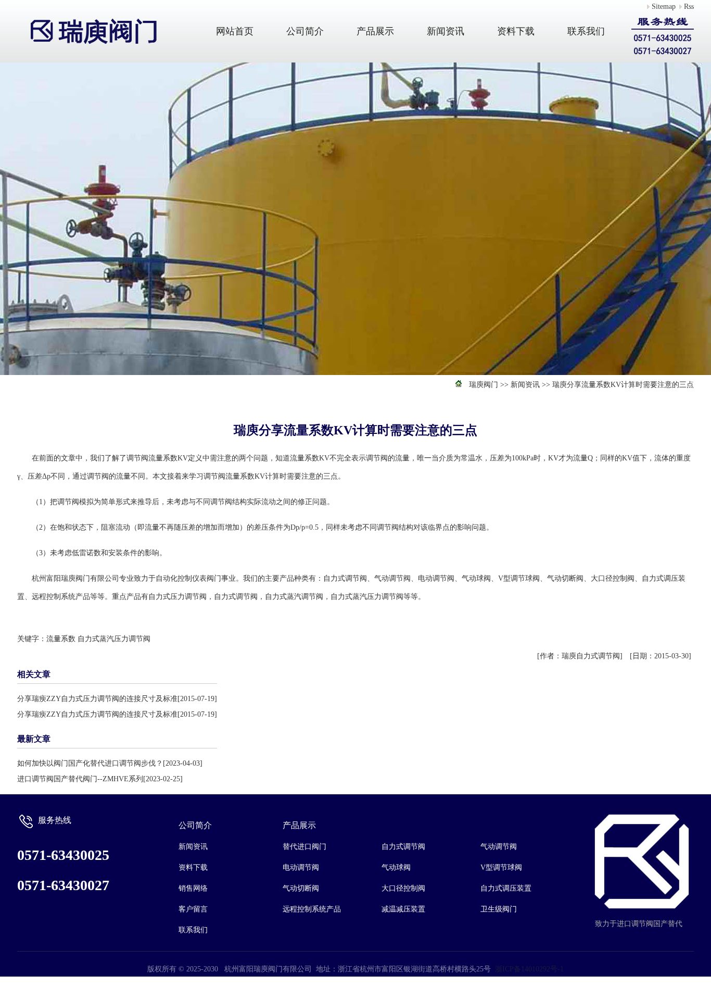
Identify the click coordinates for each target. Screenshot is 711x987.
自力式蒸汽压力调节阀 (114, 639)
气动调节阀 (498, 847)
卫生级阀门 (498, 909)
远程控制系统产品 (312, 909)
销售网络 (193, 888)
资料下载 (516, 31)
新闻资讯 (445, 31)
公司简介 (305, 31)
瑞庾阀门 (483, 385)
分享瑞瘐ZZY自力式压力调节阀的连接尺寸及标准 (97, 699)
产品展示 (375, 31)
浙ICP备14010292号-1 (529, 969)
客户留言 (193, 909)
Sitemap (664, 6)
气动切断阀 (301, 888)
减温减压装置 (403, 909)
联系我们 (586, 31)
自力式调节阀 (403, 847)
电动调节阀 (301, 867)
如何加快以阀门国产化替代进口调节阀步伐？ (90, 763)
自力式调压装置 (505, 888)
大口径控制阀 (403, 888)
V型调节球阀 (501, 867)
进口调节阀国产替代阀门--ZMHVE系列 (80, 779)
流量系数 (60, 639)
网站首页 (234, 31)
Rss (689, 6)
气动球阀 (396, 867)
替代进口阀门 (304, 847)
